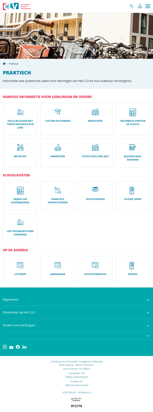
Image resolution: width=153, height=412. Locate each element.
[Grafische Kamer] (76, 399)
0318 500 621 (69, 392)
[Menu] (147, 6)
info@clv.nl (85, 392)
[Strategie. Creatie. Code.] (76, 406)
